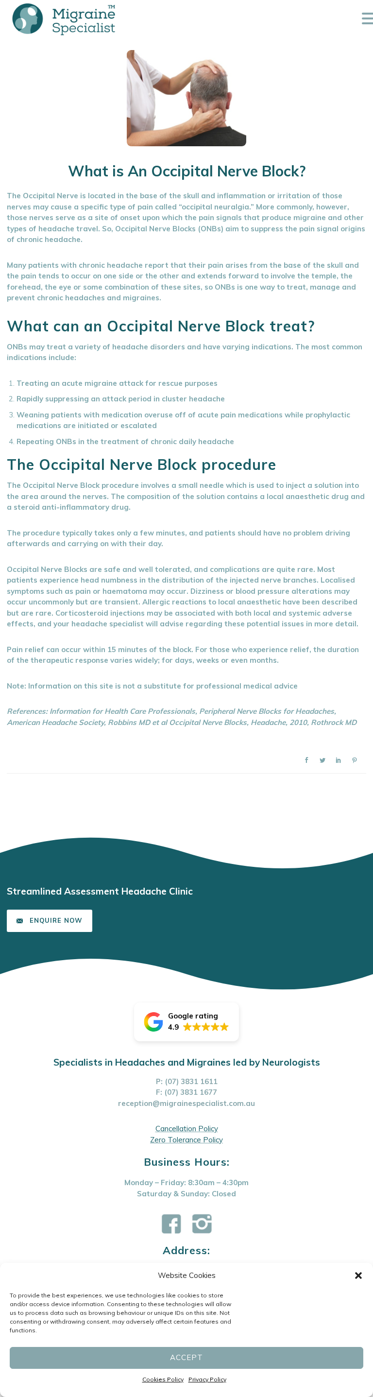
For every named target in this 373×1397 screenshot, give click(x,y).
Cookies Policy (163, 1379)
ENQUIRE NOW (56, 920)
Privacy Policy (207, 1379)
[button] (358, 1275)
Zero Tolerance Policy (186, 1139)
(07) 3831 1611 (191, 1081)
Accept (186, 1357)
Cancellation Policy (186, 1128)
